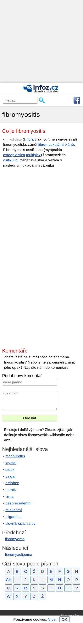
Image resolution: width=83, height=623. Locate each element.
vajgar (10, 476)
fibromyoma (15, 539)
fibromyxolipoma (18, 555)
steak (9, 470)
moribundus (15, 456)
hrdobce (12, 483)
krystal (10, 463)
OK (64, 619)
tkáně (69, 144)
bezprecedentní (18, 503)
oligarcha (13, 517)
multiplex (33, 155)
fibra (30, 139)
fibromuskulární (51, 144)
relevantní (13, 510)
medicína (14, 139)
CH (9, 579)
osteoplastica (14, 155)
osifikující (10, 160)
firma (9, 496)
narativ (11, 490)
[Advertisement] (41, 41)
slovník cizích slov (20, 523)
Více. (52, 619)
